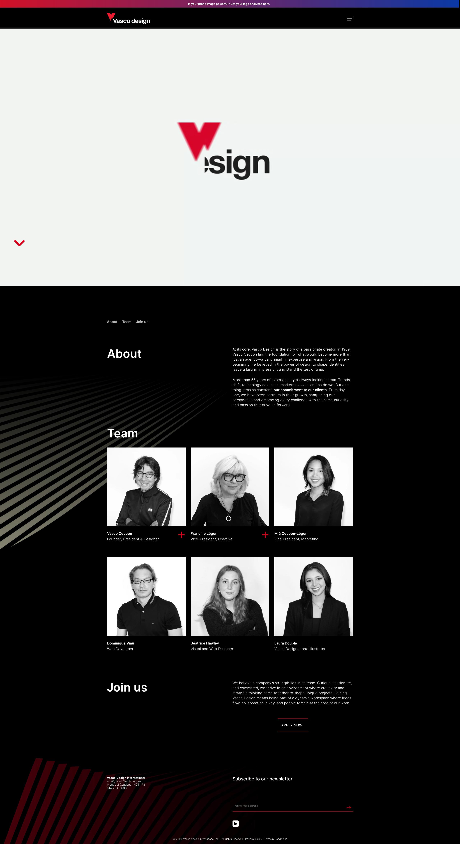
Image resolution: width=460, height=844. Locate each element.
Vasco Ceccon (119, 533)
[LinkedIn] (236, 823)
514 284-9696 (117, 788)
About (112, 322)
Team (127, 322)
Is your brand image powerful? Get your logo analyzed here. (229, 4)
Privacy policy (253, 838)
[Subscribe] (349, 805)
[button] (350, 19)
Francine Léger (204, 533)
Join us (142, 322)
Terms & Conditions (275, 838)
